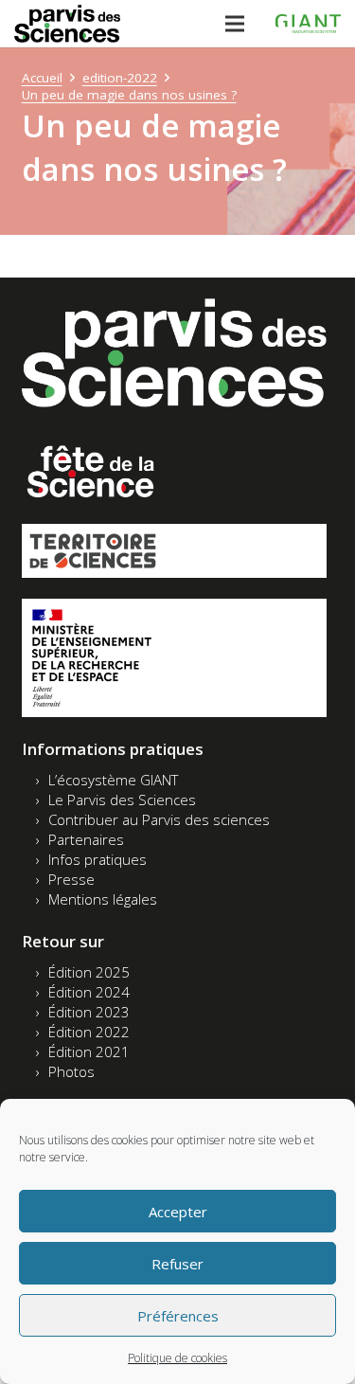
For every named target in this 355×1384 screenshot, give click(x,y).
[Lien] (67, 24)
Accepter (178, 1211)
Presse (71, 879)
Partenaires (86, 839)
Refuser (177, 1263)
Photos (71, 1071)
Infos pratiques (97, 859)
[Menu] (235, 23)
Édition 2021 (89, 1051)
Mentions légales (102, 899)
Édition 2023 (89, 1011)
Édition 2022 (89, 1031)
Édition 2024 (89, 991)
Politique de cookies (177, 1358)
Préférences (178, 1315)
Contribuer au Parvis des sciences (159, 819)
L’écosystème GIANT (113, 779)
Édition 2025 (89, 971)
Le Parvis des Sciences (122, 799)
